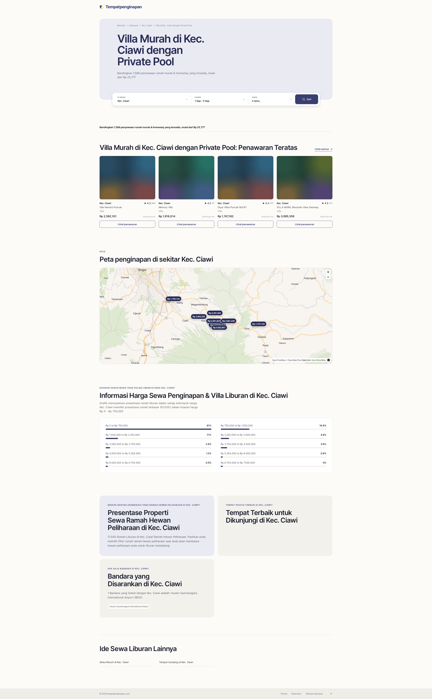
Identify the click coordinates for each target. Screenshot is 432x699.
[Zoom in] (328, 272)
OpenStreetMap (318, 360)
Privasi (284, 693)
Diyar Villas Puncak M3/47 (232, 207)
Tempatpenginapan (123, 7)
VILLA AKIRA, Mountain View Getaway (298, 207)
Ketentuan (296, 693)
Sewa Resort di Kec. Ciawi (114, 662)
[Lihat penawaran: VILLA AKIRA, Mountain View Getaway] (304, 177)
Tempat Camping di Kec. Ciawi (176, 662)
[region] (216, 316)
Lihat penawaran (127, 224)
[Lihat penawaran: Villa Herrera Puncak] (127, 177)
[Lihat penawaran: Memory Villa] (186, 177)
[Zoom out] (328, 276)
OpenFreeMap (278, 360)
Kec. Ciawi (147, 25)
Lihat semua (323, 149)
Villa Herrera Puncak (111, 207)
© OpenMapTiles (293, 360)
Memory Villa (166, 207)
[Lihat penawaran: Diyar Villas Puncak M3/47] (245, 177)
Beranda (121, 25)
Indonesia (133, 25)
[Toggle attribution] (329, 360)
